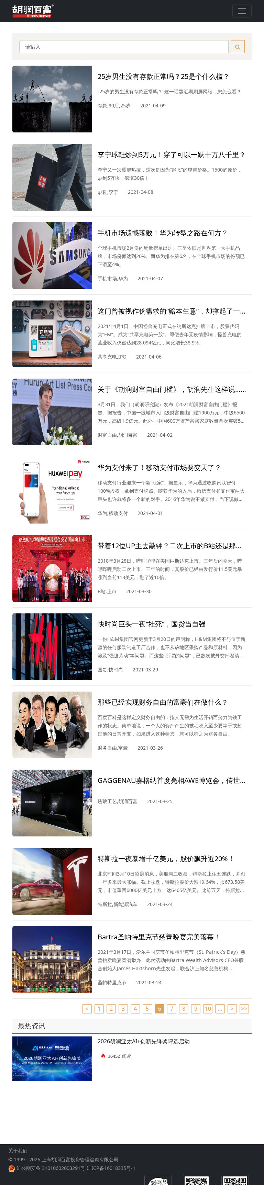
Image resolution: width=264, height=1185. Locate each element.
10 (208, 1008)
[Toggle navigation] (242, 11)
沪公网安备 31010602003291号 (50, 1168)
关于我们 (18, 1150)
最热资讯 (31, 1025)
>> (244, 1008)
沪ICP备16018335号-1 (111, 1168)
